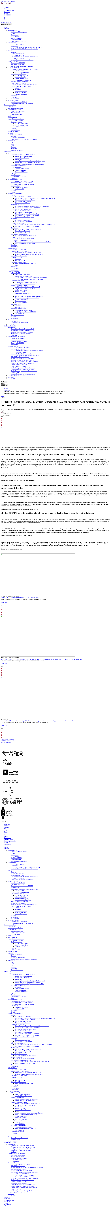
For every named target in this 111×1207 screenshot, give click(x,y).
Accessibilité (7, 844)
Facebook (7, 824)
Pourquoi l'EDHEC (20, 260)
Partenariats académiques (18, 137)
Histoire (13, 33)
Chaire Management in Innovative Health (22, 369)
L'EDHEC (7, 28)
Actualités (14, 95)
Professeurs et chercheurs (18, 338)
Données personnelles (10, 841)
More (5, 832)
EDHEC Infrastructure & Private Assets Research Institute (27, 350)
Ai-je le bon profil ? (20, 313)
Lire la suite (4, 602)
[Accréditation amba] (12, 756)
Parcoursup (18, 167)
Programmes (14, 46)
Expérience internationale (15, 134)
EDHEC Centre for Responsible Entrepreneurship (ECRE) (27, 47)
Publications (18, 89)
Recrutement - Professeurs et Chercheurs (22, 103)
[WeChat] (55, 426)
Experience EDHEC (16, 304)
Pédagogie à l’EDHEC (17, 343)
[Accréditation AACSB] (10, 776)
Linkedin (6, 827)
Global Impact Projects (17, 55)
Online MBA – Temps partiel (19, 256)
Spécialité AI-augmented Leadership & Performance (29, 254)
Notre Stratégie (15, 36)
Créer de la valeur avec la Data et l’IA (25, 288)
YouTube (6, 828)
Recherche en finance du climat (16, 375)
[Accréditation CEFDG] (10, 786)
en (4, 19)
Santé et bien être (12, 117)
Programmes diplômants (17, 280)
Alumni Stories (15, 268)
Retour (2, 396)
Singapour (14, 148)
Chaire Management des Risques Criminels (23, 368)
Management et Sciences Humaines (21, 333)
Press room (7, 12)
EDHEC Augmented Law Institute (20, 347)
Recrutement (7, 838)
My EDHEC (7, 15)
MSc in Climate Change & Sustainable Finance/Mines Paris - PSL (33, 242)
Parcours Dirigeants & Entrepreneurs (25, 284)
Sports (9, 116)
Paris (12, 144)
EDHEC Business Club (21, 75)
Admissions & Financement (18, 262)
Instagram (7, 825)
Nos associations (15, 112)
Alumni (6, 13)
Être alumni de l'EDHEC (18, 64)
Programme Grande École (15, 179)
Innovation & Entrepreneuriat (19, 234)
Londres (13, 147)
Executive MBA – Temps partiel (20, 251)
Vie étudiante (11, 106)
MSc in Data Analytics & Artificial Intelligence (27, 207)
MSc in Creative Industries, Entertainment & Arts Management (32, 206)
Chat (5, 830)
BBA (9, 153)
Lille (12, 142)
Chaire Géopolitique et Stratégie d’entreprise (23, 374)
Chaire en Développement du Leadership (22, 363)
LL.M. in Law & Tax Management (24, 217)
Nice (12, 145)
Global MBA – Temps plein (18, 249)
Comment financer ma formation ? (24, 310)
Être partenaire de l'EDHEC (18, 74)
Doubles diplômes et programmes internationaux (24, 56)
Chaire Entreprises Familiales (19, 366)
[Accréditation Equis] (8, 766)
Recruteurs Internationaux (22, 72)
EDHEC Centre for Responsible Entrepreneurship (25, 355)
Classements (18, 259)
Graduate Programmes (21, 94)
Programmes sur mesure (17, 315)
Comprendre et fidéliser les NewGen (21, 86)
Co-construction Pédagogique (23, 80)
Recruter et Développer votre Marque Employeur (24, 69)
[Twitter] (55, 421)
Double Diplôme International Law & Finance (27, 162)
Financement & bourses (21, 172)
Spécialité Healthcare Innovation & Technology (28, 252)
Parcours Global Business (22, 158)
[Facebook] (55, 419)
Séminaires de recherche (17, 340)
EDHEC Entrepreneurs (17, 44)
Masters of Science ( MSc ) (15, 193)
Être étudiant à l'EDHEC (18, 63)
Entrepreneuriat (12, 42)
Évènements (14, 246)
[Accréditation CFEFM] (7, 795)
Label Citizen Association (18, 111)
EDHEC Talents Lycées (21, 123)
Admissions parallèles (20, 170)
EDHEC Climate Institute (18, 349)
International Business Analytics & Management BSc (29, 164)
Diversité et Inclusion (17, 120)
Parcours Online (19, 159)
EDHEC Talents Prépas (21, 125)
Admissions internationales (22, 168)
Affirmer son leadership (21, 299)
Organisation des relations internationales (22, 60)
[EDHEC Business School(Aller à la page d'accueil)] (6, 4)
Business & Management (18, 204)
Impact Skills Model (20, 92)
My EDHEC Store (9, 10)
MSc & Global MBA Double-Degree (25, 243)
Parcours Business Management (23, 156)
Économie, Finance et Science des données (23, 330)
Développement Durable (18, 223)
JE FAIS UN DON (6, 22)
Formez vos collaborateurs (18, 83)
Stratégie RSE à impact (21, 290)
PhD (9, 319)
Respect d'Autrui (15, 130)
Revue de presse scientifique (19, 341)
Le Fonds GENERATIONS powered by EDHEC (24, 49)
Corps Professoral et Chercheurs (16, 336)
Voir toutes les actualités (7, 739)
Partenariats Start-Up (20, 77)
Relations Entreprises (13, 67)
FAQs (16, 265)
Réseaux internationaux (17, 58)
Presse (6, 836)
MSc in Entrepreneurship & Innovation (25, 209)
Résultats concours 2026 (21, 187)
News (12, 998)
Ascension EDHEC (20, 126)
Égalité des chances (16, 122)
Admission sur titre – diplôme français (21, 182)
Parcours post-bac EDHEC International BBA (23, 154)
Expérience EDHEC (16, 257)
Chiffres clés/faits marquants (19, 32)
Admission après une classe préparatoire (22, 181)
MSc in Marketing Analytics (22, 210)
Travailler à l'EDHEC (14, 100)
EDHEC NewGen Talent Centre (20, 357)
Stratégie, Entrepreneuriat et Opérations (22, 332)
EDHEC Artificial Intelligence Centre (21, 354)
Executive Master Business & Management (26, 282)
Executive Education (13, 271)
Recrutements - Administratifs (19, 102)
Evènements (14, 97)
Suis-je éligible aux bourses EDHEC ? (25, 263)
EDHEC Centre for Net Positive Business (22, 358)
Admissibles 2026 (19, 189)
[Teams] (55, 424)
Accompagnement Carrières (15, 108)
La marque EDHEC (16, 39)
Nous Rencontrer (15, 175)
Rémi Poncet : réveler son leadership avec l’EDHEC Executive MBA (20, 597)
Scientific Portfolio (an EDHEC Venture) (22, 360)
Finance (13, 195)
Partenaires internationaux (18, 53)
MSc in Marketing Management (23, 212)
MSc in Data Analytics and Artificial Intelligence (28, 229)
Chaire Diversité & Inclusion (19, 364)
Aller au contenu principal (8, 1)
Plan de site (7, 842)
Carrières (13, 173)
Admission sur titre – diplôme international (22, 184)
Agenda (13, 192)
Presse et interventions (21, 91)
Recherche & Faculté (10, 326)
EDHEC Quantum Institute (18, 352)
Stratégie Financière (20, 291)
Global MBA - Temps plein (22, 274)
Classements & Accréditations (19, 41)
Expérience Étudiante (10, 105)
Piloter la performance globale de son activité (27, 298)
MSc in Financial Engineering (23, 201)
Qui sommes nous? (13, 30)
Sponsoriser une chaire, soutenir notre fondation (24, 84)
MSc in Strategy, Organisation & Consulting (27, 214)
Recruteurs (7, 9)
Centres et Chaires (13, 346)
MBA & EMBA (12, 248)
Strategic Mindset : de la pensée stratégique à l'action (29, 296)
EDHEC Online (12, 324)
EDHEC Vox (11, 378)
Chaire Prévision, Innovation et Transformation (24, 371)
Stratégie (13, 52)
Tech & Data (14, 228)
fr (4, 18)
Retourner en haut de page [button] (8, 740)
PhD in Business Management (19, 322)
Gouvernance (14, 35)
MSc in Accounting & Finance (23, 196)
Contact (6, 835)
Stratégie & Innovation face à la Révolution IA (27, 287)
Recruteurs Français (20, 70)
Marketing (14, 218)
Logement (10, 133)
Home (6, 27)
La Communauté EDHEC (15, 61)
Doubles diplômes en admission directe (21, 240)
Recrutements (15, 344)
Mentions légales (8, 839)
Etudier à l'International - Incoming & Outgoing (24, 139)
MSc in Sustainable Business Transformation (27, 215)
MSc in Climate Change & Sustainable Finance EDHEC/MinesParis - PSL (35, 198)
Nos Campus (11, 140)
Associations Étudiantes (14, 109)
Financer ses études (13, 131)
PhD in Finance (15, 321)
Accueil (6, 388)
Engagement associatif (17, 114)
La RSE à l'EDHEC (16, 38)
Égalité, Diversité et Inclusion (16, 119)
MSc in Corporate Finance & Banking (25, 200)
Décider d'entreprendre (21, 302)
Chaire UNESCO (16, 372)
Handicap (13, 128)
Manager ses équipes (20, 301)
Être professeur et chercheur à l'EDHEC (22, 66)
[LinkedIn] (55, 422)
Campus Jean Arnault (17, 150)
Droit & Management (17, 237)
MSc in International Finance (22, 203)
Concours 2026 (15, 186)
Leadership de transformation (23, 293)
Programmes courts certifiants (19, 285)
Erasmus (13, 136)
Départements (11, 327)
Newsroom (7, 7)
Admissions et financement (18, 165)
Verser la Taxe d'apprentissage (19, 81)
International (11, 50)
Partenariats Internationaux (22, 78)
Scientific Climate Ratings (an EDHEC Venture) (24, 361)
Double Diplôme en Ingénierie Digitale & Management (30, 161)
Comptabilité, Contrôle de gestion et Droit (22, 329)
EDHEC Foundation (13, 98)
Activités (17, 88)
